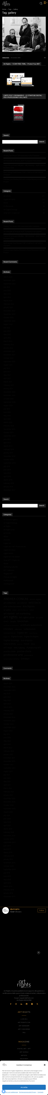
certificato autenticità (31, 625)
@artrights (14, 909)
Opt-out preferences (11, 1092)
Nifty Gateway (19, 648)
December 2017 (9, 490)
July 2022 (7, 328)
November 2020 (9, 395)
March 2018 (8, 480)
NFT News (8, 648)
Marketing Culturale (11, 567)
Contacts (40, 1092)
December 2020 (9, 392)
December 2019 (9, 429)
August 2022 (8, 324)
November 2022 (9, 314)
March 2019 (8, 446)
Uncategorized (9, 584)
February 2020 (9, 426)
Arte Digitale (29, 606)
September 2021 (10, 361)
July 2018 (7, 466)
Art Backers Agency (11, 519)
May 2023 (7, 294)
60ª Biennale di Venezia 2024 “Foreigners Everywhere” (23, 161)
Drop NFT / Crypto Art (12, 560)
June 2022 (7, 331)
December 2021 (9, 351)
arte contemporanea (12, 606)
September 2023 (10, 284)
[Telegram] (32, 1004)
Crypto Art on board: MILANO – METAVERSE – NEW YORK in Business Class (24, 166)
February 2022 (9, 344)
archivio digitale (35, 599)
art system (39, 618)
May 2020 (7, 415)
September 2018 (10, 463)
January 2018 (8, 487)
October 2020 (9, 399)
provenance (28, 655)
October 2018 (9, 459)
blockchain (22, 621)
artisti (14, 610)
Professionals (8, 580)
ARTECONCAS (35, 603)
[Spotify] (27, 1004)
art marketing (23, 613)
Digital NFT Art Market (12, 557)
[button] (45, 1065)
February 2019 (9, 449)
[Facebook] (11, 1004)
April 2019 (7, 443)
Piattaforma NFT (34, 647)
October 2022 (9, 317)
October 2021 (9, 358)
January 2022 (8, 348)
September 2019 (10, 436)
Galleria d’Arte (10, 644)
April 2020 (7, 419)
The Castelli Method (12, 54)
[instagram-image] (9, 923)
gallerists (19, 644)
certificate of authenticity (11, 625)
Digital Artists (8, 553)
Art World (7, 533)
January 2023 (8, 307)
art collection (10, 603)
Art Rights (7, 526)
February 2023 (9, 304)
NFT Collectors (9, 570)
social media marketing (11, 659)
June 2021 (7, 372)
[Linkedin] (21, 1004)
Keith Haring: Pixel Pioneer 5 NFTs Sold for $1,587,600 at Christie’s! (23, 173)
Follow (41, 910)
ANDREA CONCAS (16, 599)
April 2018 (7, 476)
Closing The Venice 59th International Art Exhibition (22, 155)
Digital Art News (9, 550)
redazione (5, 58)
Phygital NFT (8, 574)
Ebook (6, 563)
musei (26, 644)
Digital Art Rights (31, 636)
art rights (11, 617)
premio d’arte (10, 651)
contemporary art (9, 633)
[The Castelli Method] (24, 34)
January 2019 (8, 453)
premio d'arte (24, 651)
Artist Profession (23, 610)
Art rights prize (26, 617)
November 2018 (9, 456)
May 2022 (7, 334)
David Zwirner (33, 633)
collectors (18, 629)
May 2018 (7, 473)
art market (9, 613)
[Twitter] (37, 1004)
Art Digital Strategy (10, 523)
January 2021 (8, 388)
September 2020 (10, 402)
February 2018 (9, 483)
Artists (6, 536)
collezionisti (29, 629)
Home (4, 9)
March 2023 (8, 301)
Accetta (24, 1087)
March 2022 (8, 341)
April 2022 (7, 338)
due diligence (26, 640)
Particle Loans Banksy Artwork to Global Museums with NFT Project (24, 180)
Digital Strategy (11, 640)
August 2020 (8, 405)
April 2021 (7, 378)
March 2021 (8, 382)
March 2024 (8, 277)
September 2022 (10, 321)
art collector (22, 603)
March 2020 (8, 422)
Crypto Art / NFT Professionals (15, 546)
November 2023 (9, 280)
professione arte (13, 655)
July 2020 (7, 409)
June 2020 (7, 412)
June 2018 (7, 470)
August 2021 (8, 365)
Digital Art (7, 637)
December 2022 (9, 311)
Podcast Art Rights (10, 577)
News (33, 644)
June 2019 (7, 439)
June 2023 (7, 290)
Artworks (7, 540)
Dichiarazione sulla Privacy (27, 1092)
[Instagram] (16, 1004)
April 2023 (7, 297)
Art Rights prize (9, 530)
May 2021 (7, 375)
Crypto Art (7, 543)
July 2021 (7, 368)
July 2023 (7, 287)
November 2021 (9, 355)
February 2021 (9, 385)
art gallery (7, 610)
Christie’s (8, 629)
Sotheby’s (25, 659)
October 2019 (9, 432)
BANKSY (6, 621)
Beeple (13, 621)
